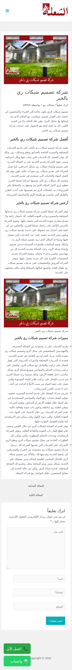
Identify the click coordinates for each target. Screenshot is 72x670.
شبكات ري (48, 105)
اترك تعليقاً (62, 105)
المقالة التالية (36, 495)
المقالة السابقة (36, 485)
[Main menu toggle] (7, 11)
